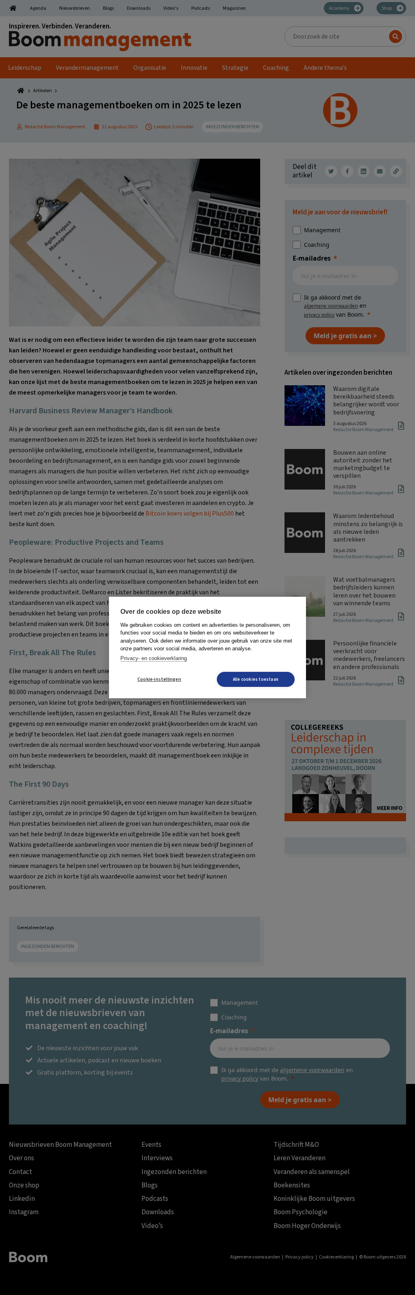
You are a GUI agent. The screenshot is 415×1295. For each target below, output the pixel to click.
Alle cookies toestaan (255, 679)
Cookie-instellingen (159, 679)
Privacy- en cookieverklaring (153, 658)
